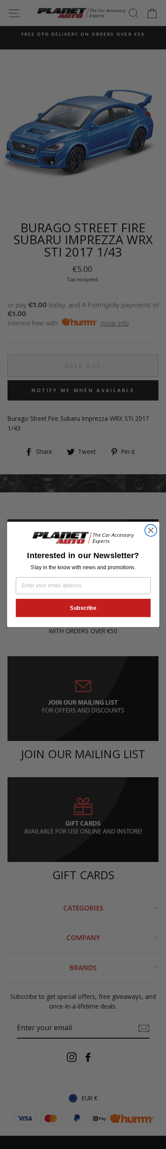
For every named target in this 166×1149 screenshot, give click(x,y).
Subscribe (83, 608)
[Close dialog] (151, 531)
